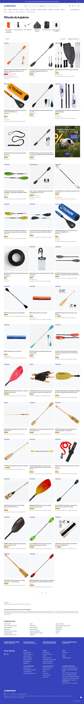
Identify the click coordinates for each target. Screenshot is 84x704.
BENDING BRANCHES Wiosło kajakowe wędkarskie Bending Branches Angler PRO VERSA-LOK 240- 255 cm (41, 581)
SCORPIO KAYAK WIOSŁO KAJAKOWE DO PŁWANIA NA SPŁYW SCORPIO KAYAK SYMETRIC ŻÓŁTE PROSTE (67, 391)
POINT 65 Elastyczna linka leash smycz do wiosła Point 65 (67, 466)
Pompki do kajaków (18, 29)
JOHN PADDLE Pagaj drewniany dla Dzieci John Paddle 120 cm (15, 429)
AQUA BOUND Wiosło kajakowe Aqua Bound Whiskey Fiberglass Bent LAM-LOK (40, 544)
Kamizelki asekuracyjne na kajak (63, 625)
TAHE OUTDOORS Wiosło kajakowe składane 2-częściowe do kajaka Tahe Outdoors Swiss (41, 231)
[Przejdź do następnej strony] (46, 592)
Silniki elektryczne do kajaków (56, 30)
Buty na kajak (33, 625)
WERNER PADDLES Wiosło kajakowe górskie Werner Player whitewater (40, 506)
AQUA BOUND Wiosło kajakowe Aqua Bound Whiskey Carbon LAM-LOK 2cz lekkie (66, 506)
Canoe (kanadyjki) (8, 632)
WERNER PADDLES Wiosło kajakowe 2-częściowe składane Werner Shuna (16, 391)
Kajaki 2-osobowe (34, 627)
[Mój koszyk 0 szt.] (78, 5)
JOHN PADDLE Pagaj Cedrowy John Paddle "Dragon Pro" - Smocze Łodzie (14, 581)
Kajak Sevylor (7, 629)
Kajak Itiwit (32, 634)
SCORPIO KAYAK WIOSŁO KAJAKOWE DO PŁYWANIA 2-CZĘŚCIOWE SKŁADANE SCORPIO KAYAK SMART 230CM (15, 191)
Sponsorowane (58, 126)
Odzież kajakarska (8, 627)
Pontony (57, 632)
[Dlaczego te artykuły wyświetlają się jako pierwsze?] (60, 39)
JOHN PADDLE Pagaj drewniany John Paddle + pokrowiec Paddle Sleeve (66, 544)
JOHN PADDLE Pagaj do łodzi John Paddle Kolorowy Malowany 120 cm (14, 506)
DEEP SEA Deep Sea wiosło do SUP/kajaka (14, 312)
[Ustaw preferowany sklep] (69, 5)
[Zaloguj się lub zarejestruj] (75, 5)
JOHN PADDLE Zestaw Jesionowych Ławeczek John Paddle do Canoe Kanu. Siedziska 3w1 (41, 391)
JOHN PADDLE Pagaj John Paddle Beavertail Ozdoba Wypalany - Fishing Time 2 (66, 429)
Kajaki (31, 623)
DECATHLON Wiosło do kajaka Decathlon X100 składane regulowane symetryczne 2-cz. (15, 70)
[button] (14, 75)
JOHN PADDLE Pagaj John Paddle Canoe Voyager (16, 465)
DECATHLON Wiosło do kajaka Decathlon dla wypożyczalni (40, 352)
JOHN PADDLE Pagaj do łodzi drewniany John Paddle (66, 313)
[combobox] (74, 39)
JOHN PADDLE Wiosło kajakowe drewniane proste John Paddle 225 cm (41, 429)
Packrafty (58, 631)
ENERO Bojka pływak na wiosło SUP (38, 312)
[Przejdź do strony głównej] (9, 6)
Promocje (57, 9)
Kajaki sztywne (7, 623)
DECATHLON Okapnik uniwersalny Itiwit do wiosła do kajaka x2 (16, 274)
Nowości (62, 9)
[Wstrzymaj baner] (77, 1)
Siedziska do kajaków (37, 30)
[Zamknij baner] (79, 1)
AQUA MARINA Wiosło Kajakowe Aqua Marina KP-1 (67, 191)
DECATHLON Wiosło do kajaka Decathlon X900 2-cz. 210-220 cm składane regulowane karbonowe (41, 153)
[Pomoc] (72, 5)
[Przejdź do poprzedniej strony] (38, 592)
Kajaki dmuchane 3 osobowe (10, 634)
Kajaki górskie (59, 627)
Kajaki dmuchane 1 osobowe (10, 631)
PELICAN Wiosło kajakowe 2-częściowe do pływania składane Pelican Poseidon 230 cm (40, 466)
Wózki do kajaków (28, 29)
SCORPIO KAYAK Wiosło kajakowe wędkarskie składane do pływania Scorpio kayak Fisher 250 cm (67, 274)
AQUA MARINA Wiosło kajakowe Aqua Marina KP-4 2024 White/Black (67, 111)
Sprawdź (67, 153)
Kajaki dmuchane (34, 629)
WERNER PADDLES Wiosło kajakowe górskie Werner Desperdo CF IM (15, 544)
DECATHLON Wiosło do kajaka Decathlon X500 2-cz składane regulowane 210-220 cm (41, 70)
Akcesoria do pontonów (35, 631)
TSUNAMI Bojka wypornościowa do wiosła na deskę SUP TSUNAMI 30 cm (15, 111)
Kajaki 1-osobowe (59, 623)
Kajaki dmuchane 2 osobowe (36, 632)
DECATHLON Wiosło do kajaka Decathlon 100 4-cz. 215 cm (41, 111)
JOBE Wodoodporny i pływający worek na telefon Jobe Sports (41, 274)
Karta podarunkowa (75, 9)
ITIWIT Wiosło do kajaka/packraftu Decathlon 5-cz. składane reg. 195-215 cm (41, 191)
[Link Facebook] (5, 654)
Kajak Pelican (59, 629)
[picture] (16, 55)
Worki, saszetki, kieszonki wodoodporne (8, 31)
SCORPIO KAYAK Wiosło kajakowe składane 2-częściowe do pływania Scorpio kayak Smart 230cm (15, 231)
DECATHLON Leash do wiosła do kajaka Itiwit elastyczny (15, 153)
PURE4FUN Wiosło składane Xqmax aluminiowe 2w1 (67, 70)
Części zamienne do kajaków (10, 625)
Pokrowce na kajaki (46, 29)
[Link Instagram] (8, 654)
